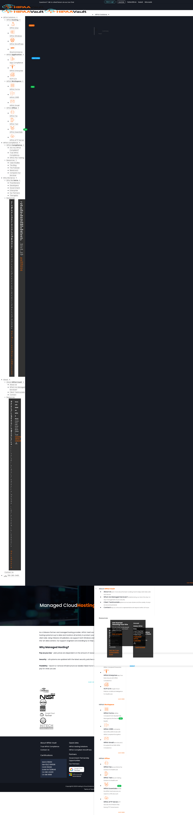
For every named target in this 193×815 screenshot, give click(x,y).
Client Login (110, 2)
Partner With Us (131, 2)
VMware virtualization (60, 638)
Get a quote (148, 2)
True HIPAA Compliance (49, 746)
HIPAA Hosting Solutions (78, 746)
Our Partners (74, 764)
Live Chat (121, 2)
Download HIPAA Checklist (137, 638)
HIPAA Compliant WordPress (80, 750)
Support (140, 2)
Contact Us (44, 750)
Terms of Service (90, 789)
